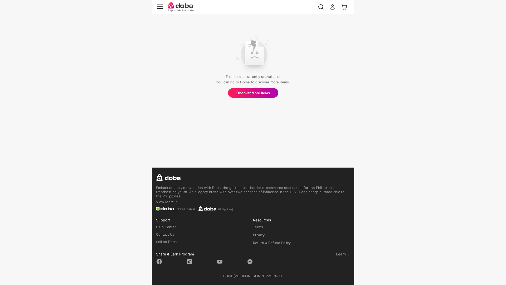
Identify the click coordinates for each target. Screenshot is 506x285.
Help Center (166, 227)
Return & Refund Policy (272, 243)
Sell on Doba (166, 242)
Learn (341, 254)
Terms (258, 227)
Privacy (259, 235)
